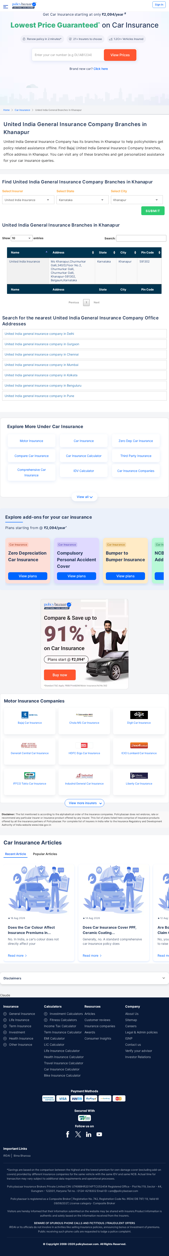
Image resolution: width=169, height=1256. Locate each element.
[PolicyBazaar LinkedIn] (88, 1133)
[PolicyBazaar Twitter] (78, 1133)
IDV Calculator (83, 471)
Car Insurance (22, 110)
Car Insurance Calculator (83, 456)
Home (6, 110)
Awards (89, 1032)
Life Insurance (19, 1020)
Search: (110, 238)
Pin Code (147, 252)
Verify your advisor (138, 1051)
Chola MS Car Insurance (84, 722)
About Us (131, 1014)
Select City (119, 191)
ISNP (128, 1038)
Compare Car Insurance (32, 456)
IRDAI (6, 1155)
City (123, 252)
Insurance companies (99, 1026)
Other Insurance (20, 1044)
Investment (17, 1032)
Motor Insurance (31, 441)
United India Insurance (24, 261)
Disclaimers (12, 978)
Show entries (22, 238)
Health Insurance (21, 1038)
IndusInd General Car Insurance (84, 783)
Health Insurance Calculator (64, 1057)
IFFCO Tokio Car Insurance (29, 783)
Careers (130, 1026)
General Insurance (22, 1014)
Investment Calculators (66, 1014)
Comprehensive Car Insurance (31, 472)
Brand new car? (89, 69)
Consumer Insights (97, 1038)
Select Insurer (12, 191)
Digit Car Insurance (139, 722)
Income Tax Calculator (60, 1026)
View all (82, 497)
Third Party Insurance (135, 456)
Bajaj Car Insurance (30, 722)
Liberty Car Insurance (139, 783)
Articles (89, 1014)
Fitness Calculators (63, 1020)
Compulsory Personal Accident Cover (76, 559)
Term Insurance (20, 1026)
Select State (65, 191)
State (103, 252)
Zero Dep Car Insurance (136, 441)
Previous (74, 302)
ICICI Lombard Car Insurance (139, 753)
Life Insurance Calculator (62, 1051)
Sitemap (131, 1020)
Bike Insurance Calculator (62, 1075)
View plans (28, 576)
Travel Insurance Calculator (63, 1063)
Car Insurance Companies (135, 471)
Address (58, 252)
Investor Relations (138, 1057)
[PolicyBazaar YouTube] (99, 1133)
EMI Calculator (54, 1038)
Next (96, 302)
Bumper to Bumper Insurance (125, 556)
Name (15, 252)
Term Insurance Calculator (63, 1032)
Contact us (133, 1044)
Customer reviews (97, 1020)
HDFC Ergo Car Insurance (84, 753)
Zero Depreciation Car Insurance (27, 556)
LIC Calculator (54, 1044)
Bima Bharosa (22, 1155)
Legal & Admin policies (141, 1032)
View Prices (120, 55)
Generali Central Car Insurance (30, 753)
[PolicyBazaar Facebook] (67, 1133)
